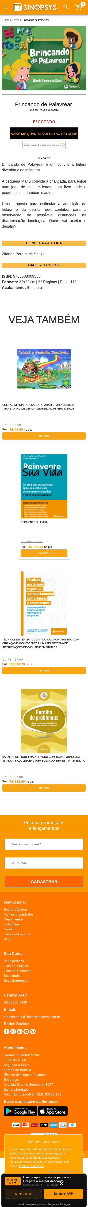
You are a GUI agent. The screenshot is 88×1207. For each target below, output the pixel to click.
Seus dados (12, 975)
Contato (9, 929)
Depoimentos (13, 919)
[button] (66, 7)
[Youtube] (26, 1032)
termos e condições (31, 1166)
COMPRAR (44, 435)
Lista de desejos (16, 966)
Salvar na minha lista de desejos (41, 145)
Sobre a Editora (15, 909)
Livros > (17, 20)
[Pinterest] (33, 1032)
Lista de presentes (17, 971)
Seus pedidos (14, 961)
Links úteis (11, 924)
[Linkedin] (20, 1032)
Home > (7, 20)
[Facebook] (6, 1032)
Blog (7, 939)
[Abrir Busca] (66, 7)
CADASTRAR (44, 881)
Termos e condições (19, 914)
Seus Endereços (16, 980)
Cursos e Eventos (17, 934)
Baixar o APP (63, 1194)
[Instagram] (13, 1032)
